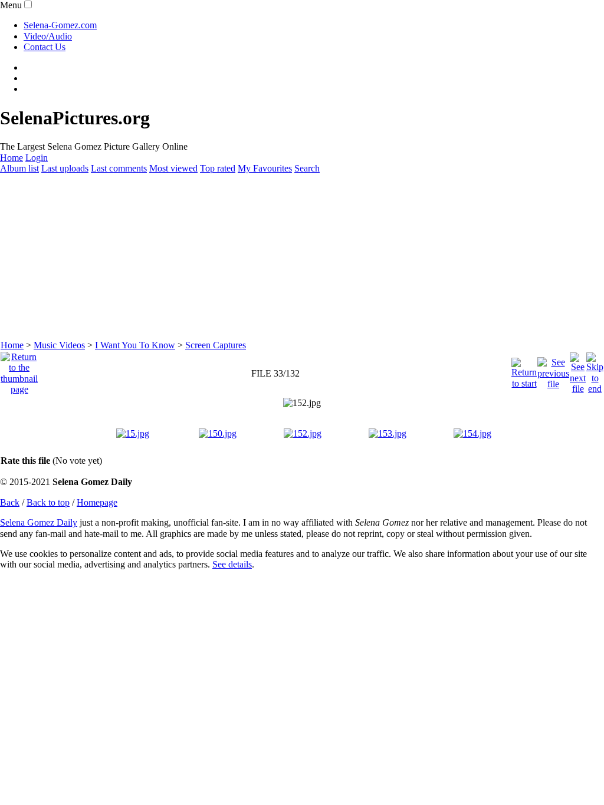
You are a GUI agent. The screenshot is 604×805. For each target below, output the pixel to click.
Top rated (217, 168)
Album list (19, 168)
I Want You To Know (135, 345)
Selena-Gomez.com (60, 25)
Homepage (97, 502)
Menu (11, 5)
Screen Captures (215, 345)
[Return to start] (524, 370)
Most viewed (173, 168)
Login (36, 158)
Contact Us (44, 47)
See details (232, 564)
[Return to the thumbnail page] (19, 370)
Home (11, 158)
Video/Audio (48, 36)
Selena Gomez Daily (38, 522)
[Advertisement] (302, 256)
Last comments (119, 168)
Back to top (48, 502)
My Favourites (265, 168)
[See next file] (578, 370)
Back (9, 502)
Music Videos (59, 345)
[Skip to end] (594, 370)
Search (307, 168)
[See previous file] (553, 370)
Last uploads (64, 168)
